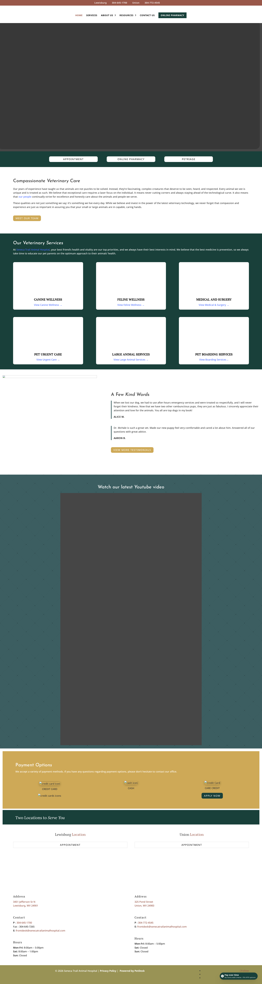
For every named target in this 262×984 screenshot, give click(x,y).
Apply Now (212, 795)
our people (25, 196)
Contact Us (147, 15)
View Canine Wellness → (48, 304)
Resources (126, 15)
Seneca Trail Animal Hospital (33, 249)
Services (91, 15)
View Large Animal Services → (131, 359)
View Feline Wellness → (131, 304)
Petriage (188, 159)
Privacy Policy (108, 970)
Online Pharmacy (172, 15)
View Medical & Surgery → (214, 304)
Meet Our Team (27, 218)
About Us (107, 15)
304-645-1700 (24, 922)
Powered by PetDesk (132, 970)
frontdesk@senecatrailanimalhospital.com (40, 930)
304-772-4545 (145, 922)
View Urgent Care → (48, 359)
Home (79, 15)
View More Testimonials (132, 450)
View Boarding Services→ (214, 359)
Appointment (73, 159)
